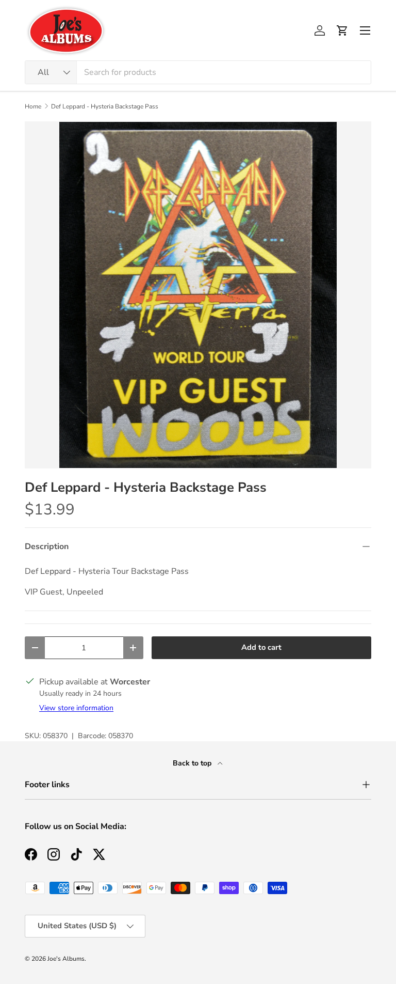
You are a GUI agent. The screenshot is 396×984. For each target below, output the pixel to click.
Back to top (193, 763)
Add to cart (261, 647)
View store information (76, 708)
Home (33, 106)
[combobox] (198, 72)
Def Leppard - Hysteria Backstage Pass (104, 106)
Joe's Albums (66, 959)
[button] (342, 30)
